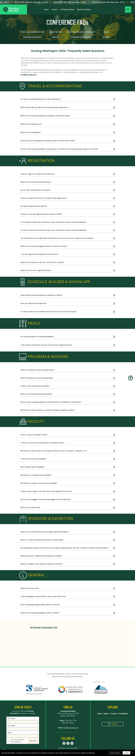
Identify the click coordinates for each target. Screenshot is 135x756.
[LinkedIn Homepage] (71, 743)
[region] (67, 99)
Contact (114, 713)
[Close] (132, 752)
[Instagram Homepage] (68, 743)
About (106, 713)
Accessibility (123, 713)
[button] (83, 9)
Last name (12, 725)
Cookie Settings (115, 753)
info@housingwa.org (28, 75)
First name (12, 718)
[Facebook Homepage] (64, 743)
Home (99, 713)
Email (10, 732)
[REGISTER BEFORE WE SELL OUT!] (67, 2)
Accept (126, 753)
